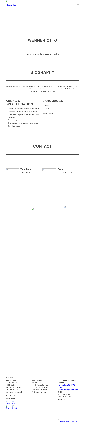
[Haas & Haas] (11, 5)
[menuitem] (78, 5)
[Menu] (78, 5)
